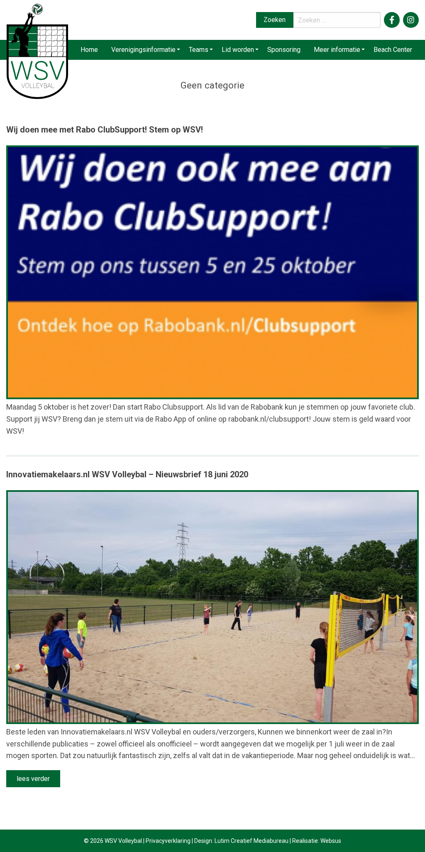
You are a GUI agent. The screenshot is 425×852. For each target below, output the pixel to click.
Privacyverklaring (168, 840)
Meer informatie (337, 50)
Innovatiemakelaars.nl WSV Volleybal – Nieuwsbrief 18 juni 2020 (127, 474)
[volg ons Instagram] (411, 20)
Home (89, 50)
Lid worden (238, 50)
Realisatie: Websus (316, 840)
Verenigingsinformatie (143, 50)
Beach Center (393, 50)
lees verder (33, 779)
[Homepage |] (37, 51)
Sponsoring (283, 50)
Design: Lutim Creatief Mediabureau (241, 840)
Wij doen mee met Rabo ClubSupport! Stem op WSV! (104, 130)
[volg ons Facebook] (392, 20)
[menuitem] (89, 50)
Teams (198, 50)
